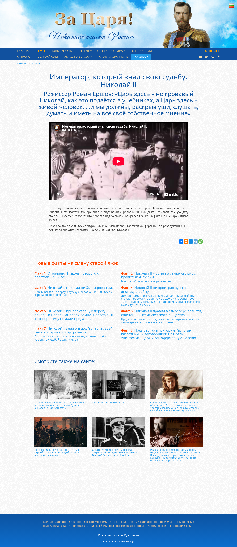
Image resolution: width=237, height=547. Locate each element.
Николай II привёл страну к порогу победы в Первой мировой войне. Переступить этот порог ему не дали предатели (74, 315)
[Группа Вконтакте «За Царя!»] (212, 57)
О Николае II (24, 56)
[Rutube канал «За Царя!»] (206, 57)
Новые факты (62, 51)
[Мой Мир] (191, 241)
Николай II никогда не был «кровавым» (74, 287)
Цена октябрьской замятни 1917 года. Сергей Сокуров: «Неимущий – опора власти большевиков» (57, 452)
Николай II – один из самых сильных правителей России (158, 275)
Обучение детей (108, 402)
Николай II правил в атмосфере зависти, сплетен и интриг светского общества (161, 313)
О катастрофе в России (78, 56)
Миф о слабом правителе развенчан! (146, 281)
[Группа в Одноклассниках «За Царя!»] (218, 57)
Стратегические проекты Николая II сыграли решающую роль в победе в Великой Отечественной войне (114, 452)
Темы (40, 51)
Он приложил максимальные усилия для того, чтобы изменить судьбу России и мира (70, 337)
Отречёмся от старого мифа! (102, 51)
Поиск (214, 51)
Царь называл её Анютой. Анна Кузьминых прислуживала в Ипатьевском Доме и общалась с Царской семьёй (60, 405)
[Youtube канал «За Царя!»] (200, 57)
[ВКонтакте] (181, 241)
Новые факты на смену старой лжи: (76, 263)
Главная (24, 51)
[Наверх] (230, 541)
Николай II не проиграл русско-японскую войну (154, 289)
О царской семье (48, 56)
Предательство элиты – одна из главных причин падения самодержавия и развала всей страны (160, 320)
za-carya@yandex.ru (126, 535)
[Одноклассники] (186, 241)
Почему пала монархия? (113, 56)
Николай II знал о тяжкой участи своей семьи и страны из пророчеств (73, 330)
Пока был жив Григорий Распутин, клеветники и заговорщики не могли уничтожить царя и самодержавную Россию (158, 334)
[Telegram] (196, 241)
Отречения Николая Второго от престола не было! (67, 275)
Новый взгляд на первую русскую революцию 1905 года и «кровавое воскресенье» (73, 293)
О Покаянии (142, 51)
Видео (36, 63)
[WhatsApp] (200, 241)
